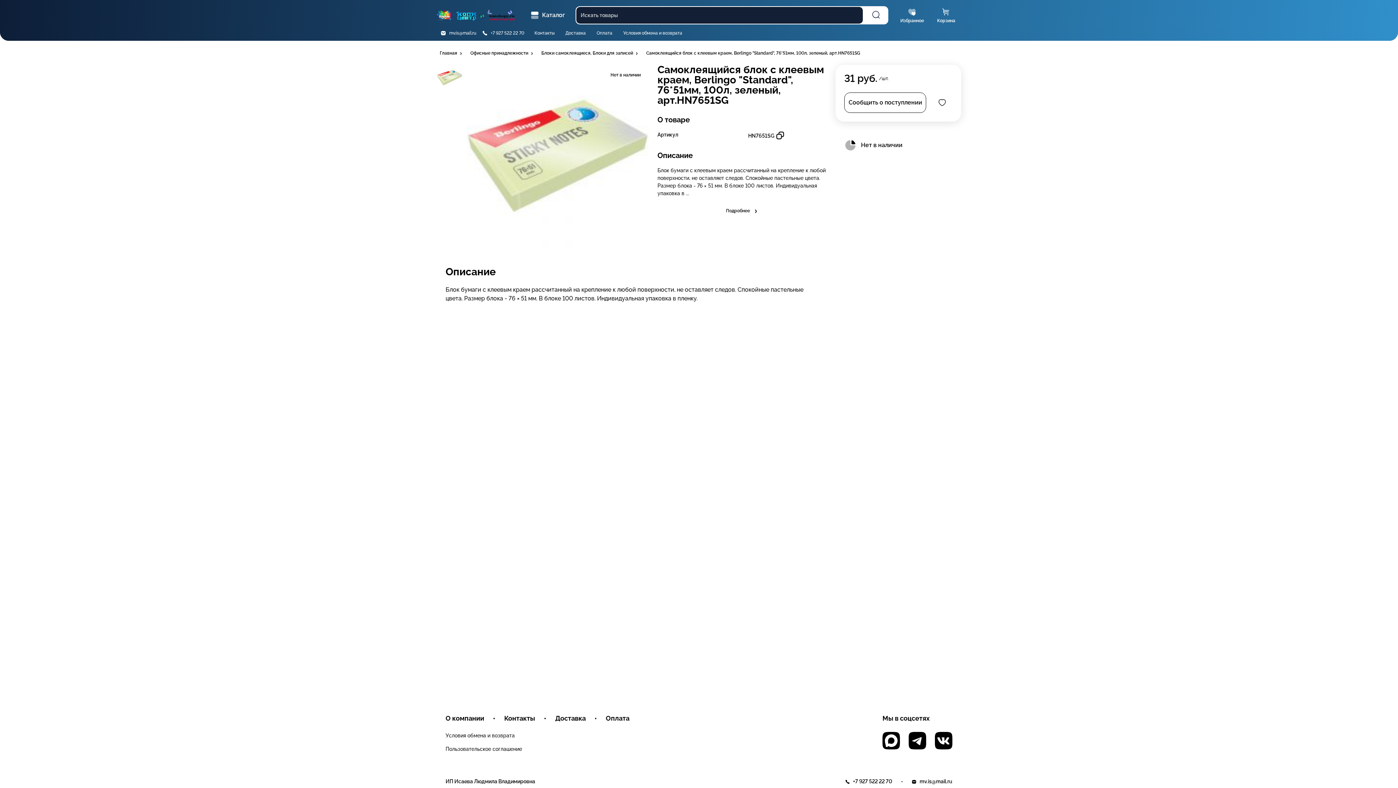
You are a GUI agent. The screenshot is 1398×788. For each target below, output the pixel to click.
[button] (451, 54)
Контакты (544, 33)
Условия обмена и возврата (652, 33)
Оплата (604, 33)
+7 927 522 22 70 (507, 33)
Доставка (575, 33)
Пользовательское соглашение (484, 749)
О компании (465, 718)
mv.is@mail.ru (462, 33)
